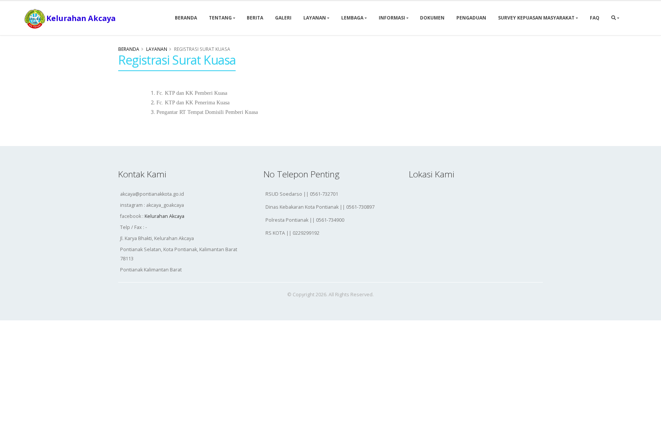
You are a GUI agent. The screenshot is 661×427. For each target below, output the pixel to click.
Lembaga (352, 18)
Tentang (220, 18)
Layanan (314, 18)
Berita (255, 18)
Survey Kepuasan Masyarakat (536, 18)
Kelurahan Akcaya (164, 216)
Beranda (186, 18)
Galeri (283, 18)
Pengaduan (471, 18)
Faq (594, 18)
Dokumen (432, 18)
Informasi (392, 18)
